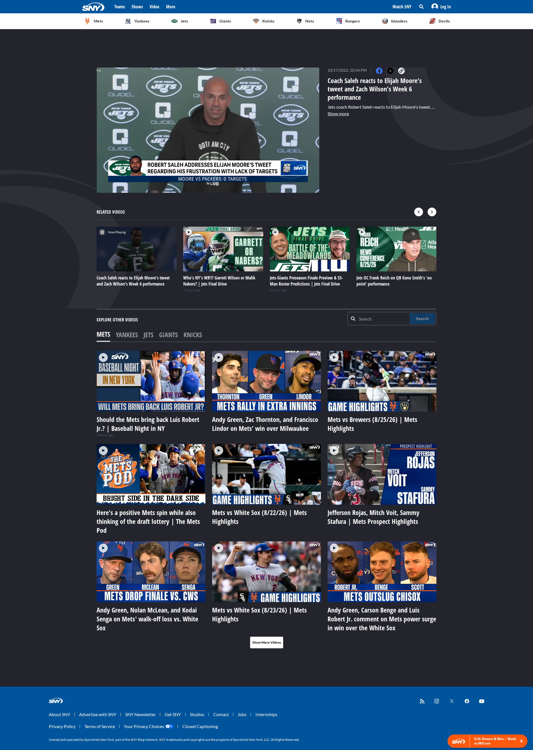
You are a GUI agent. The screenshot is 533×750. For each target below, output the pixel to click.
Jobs (242, 714)
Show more (338, 113)
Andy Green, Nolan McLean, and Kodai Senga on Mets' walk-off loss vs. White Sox (147, 618)
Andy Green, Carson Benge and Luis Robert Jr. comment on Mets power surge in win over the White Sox (382, 618)
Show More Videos (266, 642)
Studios (197, 714)
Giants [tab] (168, 334)
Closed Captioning (200, 726)
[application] (208, 130)
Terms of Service (99, 726)
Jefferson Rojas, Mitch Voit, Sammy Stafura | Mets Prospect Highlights (373, 517)
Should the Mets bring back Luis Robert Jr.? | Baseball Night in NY (148, 424)
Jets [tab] (149, 334)
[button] (441, 6)
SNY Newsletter (140, 714)
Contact (221, 714)
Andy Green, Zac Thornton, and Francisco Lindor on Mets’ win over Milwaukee (265, 424)
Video (154, 7)
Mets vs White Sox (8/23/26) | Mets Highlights (259, 614)
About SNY (59, 714)
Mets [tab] (103, 334)
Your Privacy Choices (144, 726)
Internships (266, 714)
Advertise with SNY (97, 714)
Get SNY (173, 714)
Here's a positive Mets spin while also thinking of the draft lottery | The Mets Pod (148, 521)
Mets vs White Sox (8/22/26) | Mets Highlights (259, 517)
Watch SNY (402, 7)
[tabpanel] (266, 499)
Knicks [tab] (192, 334)
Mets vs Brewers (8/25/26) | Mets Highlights (372, 424)
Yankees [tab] (127, 334)
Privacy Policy (62, 726)
